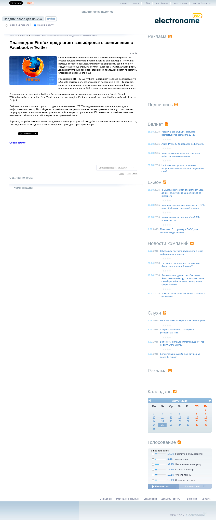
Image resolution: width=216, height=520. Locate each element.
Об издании (106, 499)
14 (188, 417)
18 (162, 421)
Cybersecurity (17, 142)
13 (180, 417)
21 (188, 421)
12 (171, 417)
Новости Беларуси (201, 3)
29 (197, 425)
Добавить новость (170, 499)
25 (162, 425)
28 (188, 425)
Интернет (24, 36)
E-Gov (147, 3)
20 (180, 421)
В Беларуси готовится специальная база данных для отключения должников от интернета (182, 193)
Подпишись (160, 104)
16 (206, 417)
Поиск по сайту (45, 25)
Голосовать (162, 486)
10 (154, 417)
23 (206, 421)
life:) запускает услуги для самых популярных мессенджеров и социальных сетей (182, 168)
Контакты (206, 499)
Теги (129, 174)
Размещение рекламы (127, 499)
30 (206, 425)
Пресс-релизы (180, 3)
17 (154, 421)
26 (171, 425)
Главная (123, 3)
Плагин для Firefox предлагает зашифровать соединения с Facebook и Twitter (64, 36)
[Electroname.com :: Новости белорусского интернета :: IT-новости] (178, 25)
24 (154, 425)
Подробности (161, 3)
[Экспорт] (31, 4)
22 (197, 421)
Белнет (135, 3)
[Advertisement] (73, 154)
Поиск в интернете (19, 25)
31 (154, 428)
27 (180, 425)
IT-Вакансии (191, 499)
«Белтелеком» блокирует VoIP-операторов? (182, 320)
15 (197, 417)
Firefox (134, 174)
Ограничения (150, 499)
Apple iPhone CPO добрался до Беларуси (182, 144)
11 (162, 417)
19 (171, 421)
